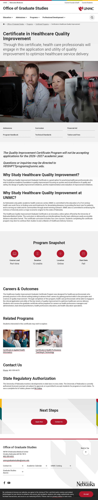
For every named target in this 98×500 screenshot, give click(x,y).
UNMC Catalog (56, 466)
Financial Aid (72, 128)
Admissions (20, 17)
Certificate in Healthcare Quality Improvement (65, 24)
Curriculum (39, 128)
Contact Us (58, 422)
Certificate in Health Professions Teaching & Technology (48, 351)
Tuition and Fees (73, 135)
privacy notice (57, 496)
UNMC (5, 3)
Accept (86, 494)
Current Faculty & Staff (72, 3)
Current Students (87, 3)
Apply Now (39, 422)
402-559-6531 (8, 456)
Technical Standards (43, 135)
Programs (34, 17)
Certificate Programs (42, 24)
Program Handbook (10, 135)
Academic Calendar (34, 466)
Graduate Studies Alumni (9, 471)
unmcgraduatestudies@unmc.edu (16, 460)
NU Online (38, 388)
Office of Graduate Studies (25, 8)
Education (7, 17)
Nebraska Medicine (16, 3)
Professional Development (53, 17)
